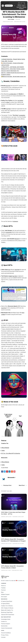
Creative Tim (8, 580)
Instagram (15, 221)
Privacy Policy (4, 635)
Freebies (3, 588)
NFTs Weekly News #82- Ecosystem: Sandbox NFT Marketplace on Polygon (13, 540)
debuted (17, 238)
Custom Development (6, 628)
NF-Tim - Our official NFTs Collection (10, 453)
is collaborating (12, 94)
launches (8, 85)
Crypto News (11, 19)
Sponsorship (4, 626)
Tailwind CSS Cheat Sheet (7, 614)
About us (3, 585)
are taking (20, 100)
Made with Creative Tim (7, 610)
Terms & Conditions (6, 633)
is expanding (22, 115)
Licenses (3, 637)
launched (17, 269)
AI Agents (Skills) (5, 603)
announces (9, 232)
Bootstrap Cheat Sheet (7, 612)
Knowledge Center (5, 619)
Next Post (22, 485)
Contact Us (4, 621)
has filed (8, 108)
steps (7, 102)
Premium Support (5, 623)
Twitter (3, 450)
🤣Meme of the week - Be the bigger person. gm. (13, 76)
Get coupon (4, 596)
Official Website (5, 447)
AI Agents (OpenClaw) (6, 601)
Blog (2, 592)
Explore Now (8, 5)
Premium (3, 590)
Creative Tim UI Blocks (7, 605)
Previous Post (7, 485)
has (9, 269)
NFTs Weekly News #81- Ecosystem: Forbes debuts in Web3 (12, 567)
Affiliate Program (5, 594)
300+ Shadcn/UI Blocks (7, 608)
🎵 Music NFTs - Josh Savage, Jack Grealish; (12, 67)
